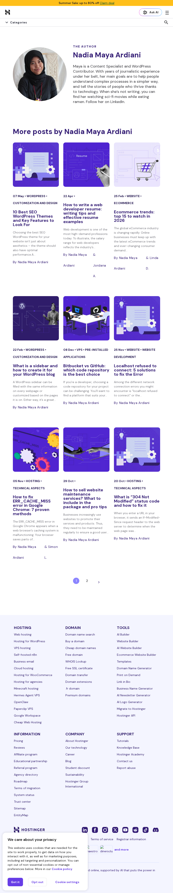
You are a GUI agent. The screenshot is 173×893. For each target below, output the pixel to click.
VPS (80, 350)
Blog (68, 761)
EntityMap (21, 815)
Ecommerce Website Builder (136, 655)
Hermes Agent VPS (27, 695)
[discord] (155, 829)
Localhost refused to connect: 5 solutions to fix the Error (135, 370)
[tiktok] (145, 829)
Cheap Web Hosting (28, 722)
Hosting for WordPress (29, 641)
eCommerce (124, 203)
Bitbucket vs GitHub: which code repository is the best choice (86, 370)
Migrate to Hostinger (131, 709)
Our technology (76, 747)
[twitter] (115, 829)
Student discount (77, 768)
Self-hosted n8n (25, 655)
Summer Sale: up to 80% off (86, 3)
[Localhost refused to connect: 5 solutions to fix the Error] (137, 318)
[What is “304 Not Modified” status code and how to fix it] (137, 449)
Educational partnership (30, 761)
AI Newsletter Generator (133, 695)
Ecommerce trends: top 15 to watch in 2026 (134, 216)
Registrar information (131, 839)
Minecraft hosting (26, 688)
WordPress (36, 196)
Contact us (124, 761)
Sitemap (20, 808)
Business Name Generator (135, 688)
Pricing (18, 741)
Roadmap (20, 781)
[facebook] (95, 829)
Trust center (22, 802)
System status (24, 795)
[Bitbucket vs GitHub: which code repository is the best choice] (86, 318)
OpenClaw (21, 702)
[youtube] (125, 829)
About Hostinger (76, 741)
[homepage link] (7, 12)
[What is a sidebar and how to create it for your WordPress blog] (36, 318)
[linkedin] (84, 829)
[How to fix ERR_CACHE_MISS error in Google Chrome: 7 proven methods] (36, 449)
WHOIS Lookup (75, 661)
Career (70, 754)
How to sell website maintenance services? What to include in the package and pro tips (85, 498)
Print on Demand (128, 675)
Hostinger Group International (76, 783)
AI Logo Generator (129, 702)
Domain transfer (76, 675)
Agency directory (26, 774)
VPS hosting (22, 648)
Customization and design (35, 203)
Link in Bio (123, 682)
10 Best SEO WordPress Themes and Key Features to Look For (33, 218)
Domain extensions (78, 682)
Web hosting (22, 634)
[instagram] (105, 829)
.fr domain (72, 688)
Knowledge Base (128, 747)
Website (133, 196)
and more (121, 849)
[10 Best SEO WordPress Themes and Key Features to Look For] (36, 164)
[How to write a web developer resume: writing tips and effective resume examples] (86, 164)
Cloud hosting (23, 668)
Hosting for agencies (28, 682)
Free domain (74, 655)
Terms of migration (27, 788)
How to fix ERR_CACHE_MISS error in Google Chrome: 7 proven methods (32, 505)
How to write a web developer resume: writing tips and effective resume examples (83, 213)
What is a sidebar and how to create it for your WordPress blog (35, 370)
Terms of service (102, 839)
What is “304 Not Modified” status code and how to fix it (136, 501)
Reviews (19, 747)
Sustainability (74, 774)
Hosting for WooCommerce (33, 675)
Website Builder (127, 641)
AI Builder (123, 634)
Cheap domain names (80, 648)
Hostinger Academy (130, 754)
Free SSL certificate (79, 668)
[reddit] (135, 829)
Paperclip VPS (23, 709)
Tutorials (123, 741)
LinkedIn (117, 101)
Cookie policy (62, 869)
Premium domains (78, 695)
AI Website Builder (129, 648)
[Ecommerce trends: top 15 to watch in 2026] (137, 164)
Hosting (33, 481)
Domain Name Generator (134, 668)
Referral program (25, 768)
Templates (124, 661)
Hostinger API (126, 715)
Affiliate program (25, 754)
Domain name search (80, 634)
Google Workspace (27, 715)
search (166, 22)
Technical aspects (29, 488)
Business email (24, 661)
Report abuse (126, 768)
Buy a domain (74, 641)
